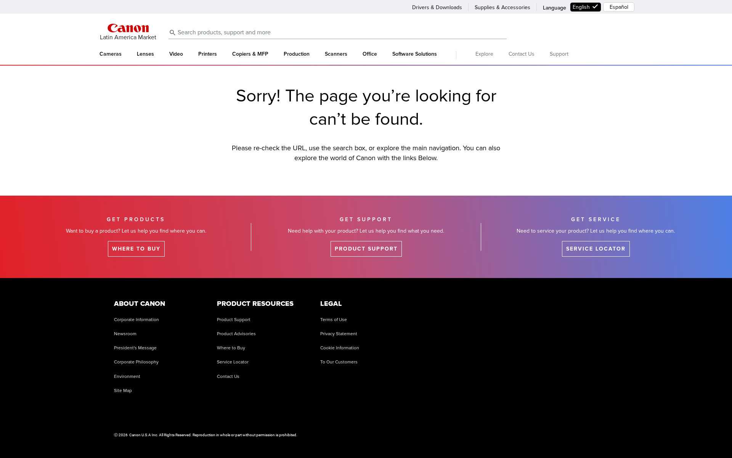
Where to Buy (231, 348)
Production (297, 54)
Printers (207, 54)
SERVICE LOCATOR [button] (596, 249)
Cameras (111, 54)
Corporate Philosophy (136, 362)
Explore (484, 54)
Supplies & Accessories (502, 7)
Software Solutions (414, 54)
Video (176, 54)
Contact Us (522, 54)
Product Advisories (236, 334)
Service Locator (233, 362)
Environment (127, 376)
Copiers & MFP (250, 54)
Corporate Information (136, 320)
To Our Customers (339, 362)
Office (370, 54)
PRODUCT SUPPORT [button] (366, 249)
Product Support (233, 320)
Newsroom (125, 334)
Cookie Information (339, 348)
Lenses (145, 54)
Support (559, 54)
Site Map (123, 391)
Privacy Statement (338, 334)
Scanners (336, 54)
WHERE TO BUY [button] (136, 249)
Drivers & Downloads (437, 7)
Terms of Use (333, 320)
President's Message (135, 348)
